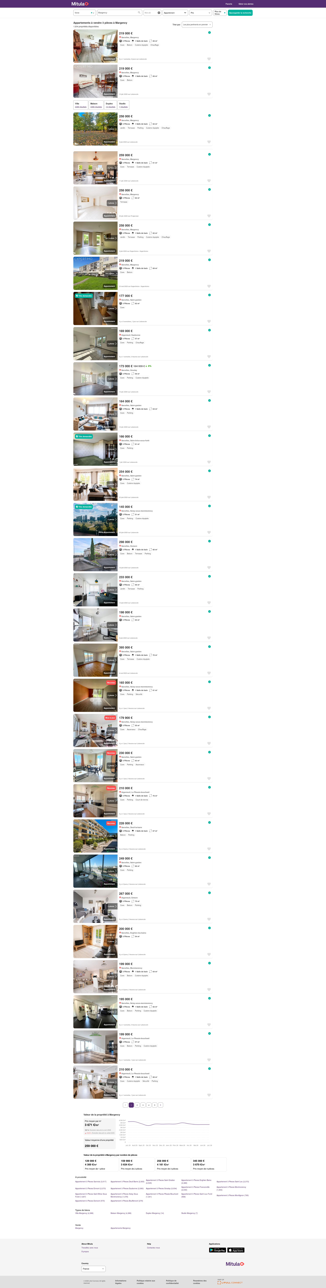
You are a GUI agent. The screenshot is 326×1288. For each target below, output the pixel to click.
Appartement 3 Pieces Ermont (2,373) (90, 1188)
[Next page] (160, 1105)
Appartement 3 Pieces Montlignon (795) (233, 1195)
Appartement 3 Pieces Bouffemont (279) (127, 1200)
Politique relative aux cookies (146, 1281)
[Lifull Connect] (230, 1283)
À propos (85, 1251)
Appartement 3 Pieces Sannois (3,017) (90, 1181)
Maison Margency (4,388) (121, 1213)
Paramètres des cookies (200, 1281)
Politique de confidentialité (172, 1281)
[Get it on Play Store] (217, 1250)
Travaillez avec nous (90, 1247)
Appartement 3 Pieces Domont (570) (90, 1200)
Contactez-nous (153, 1247)
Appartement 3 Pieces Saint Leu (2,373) (233, 1181)
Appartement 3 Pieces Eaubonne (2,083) (127, 1188)
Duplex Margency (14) (155, 1213)
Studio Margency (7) (189, 1213)
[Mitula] (80, 4)
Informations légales (120, 1281)
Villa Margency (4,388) (84, 1213)
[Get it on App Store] (235, 1250)
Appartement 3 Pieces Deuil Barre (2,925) (127, 1181)
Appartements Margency (121, 1228)
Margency (79, 1228)
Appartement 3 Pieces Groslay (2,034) (161, 1188)
